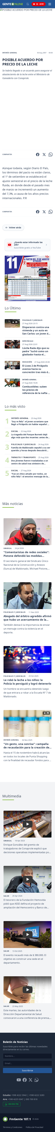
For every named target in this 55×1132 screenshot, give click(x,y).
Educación (27, 362)
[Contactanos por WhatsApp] (36, 1080)
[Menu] (50, 4)
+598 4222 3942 (19, 1095)
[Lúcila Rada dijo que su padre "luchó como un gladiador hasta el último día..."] (12, 344)
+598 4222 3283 (36, 1095)
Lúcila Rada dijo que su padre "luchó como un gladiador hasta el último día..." (35, 351)
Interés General (9, 53)
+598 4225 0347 (15, 1099)
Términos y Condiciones (12, 1127)
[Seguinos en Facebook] (25, 1080)
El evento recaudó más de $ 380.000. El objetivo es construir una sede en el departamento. (25, 959)
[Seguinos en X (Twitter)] (30, 1080)
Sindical (8, 548)
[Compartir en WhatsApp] (51, 154)
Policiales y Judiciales (32, 320)
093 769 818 (31, 1099)
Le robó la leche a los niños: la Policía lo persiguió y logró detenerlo (27, 681)
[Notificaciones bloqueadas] (27, 4)
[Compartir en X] (44, 154)
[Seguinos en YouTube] (19, 1080)
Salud (6, 896)
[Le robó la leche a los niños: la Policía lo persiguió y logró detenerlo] (27, 659)
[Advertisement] (27, 116)
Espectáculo (27, 341)
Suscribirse (27, 1070)
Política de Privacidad (34, 1127)
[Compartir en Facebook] (38, 154)
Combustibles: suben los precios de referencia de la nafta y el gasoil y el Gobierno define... (35, 390)
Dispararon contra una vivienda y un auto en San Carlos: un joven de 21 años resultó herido (36, 330)
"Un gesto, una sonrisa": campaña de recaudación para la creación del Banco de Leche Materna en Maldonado (27, 745)
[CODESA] (27, 278)
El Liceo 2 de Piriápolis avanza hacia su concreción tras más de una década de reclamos (35, 369)
